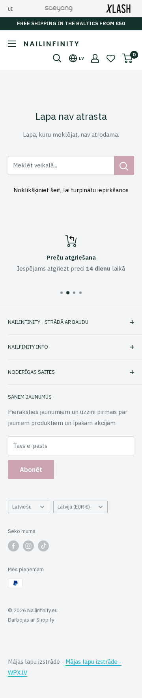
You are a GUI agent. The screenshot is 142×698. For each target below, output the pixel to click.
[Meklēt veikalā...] (124, 165)
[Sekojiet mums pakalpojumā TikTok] (43, 545)
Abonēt (31, 469)
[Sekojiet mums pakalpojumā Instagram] (28, 545)
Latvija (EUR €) (74, 506)
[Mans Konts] (95, 58)
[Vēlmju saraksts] (111, 58)
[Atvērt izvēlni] (12, 44)
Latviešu (22, 506)
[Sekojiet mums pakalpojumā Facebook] (13, 545)
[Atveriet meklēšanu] (57, 58)
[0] (128, 58)
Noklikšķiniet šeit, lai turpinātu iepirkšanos (71, 190)
